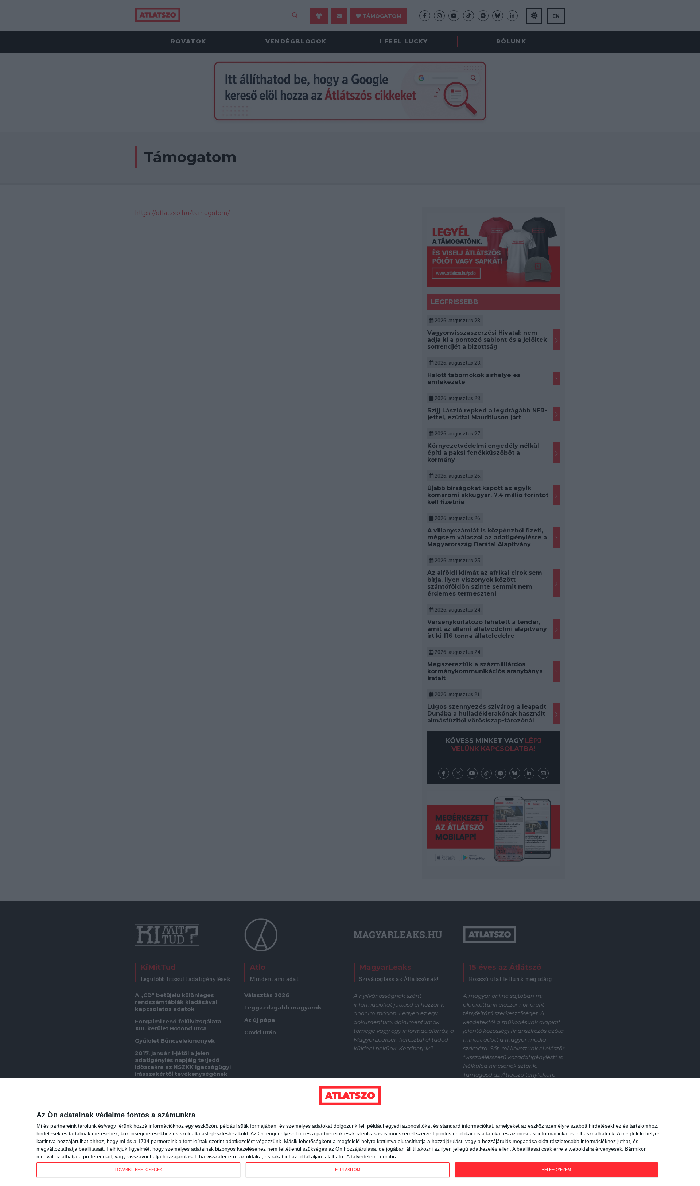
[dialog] (350, 1132)
